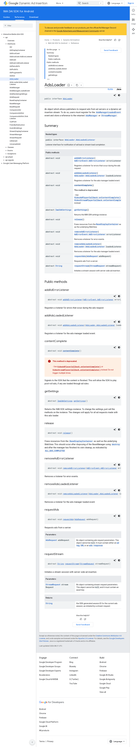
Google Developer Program (50, 662)
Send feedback (111, 50)
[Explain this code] (115, 95)
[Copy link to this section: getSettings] (61, 391)
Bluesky (72, 666)
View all (103, 692)
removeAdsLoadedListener (87, 244)
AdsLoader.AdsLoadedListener (80, 140)
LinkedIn (72, 675)
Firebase (103, 671)
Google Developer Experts (50, 671)
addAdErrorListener (84, 158)
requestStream (81, 266)
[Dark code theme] (119, 95)
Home (47, 40)
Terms (42, 741)
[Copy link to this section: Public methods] (70, 282)
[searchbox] (18, 25)
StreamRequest (97, 266)
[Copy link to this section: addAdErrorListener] (72, 290)
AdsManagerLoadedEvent (108, 112)
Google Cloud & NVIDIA (48, 679)
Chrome (103, 666)
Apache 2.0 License (85, 638)
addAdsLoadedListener (85, 173)
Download (33, 17)
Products (56, 40)
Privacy (50, 741)
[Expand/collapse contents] (59, 49)
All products (44, 730)
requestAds (79, 256)
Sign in (131, 3)
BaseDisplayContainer (107, 224)
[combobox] (90, 3)
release (78, 219)
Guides (6, 17)
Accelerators (44, 675)
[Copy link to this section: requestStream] (66, 554)
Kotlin (110, 89)
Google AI (43, 726)
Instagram (73, 671)
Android (103, 662)
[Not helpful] (119, 40)
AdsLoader (68, 98)
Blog (71, 662)
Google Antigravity (107, 679)
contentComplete (83, 185)
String (58, 266)
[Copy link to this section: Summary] (60, 126)
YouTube (73, 683)
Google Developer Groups (49, 666)
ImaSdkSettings (63, 210)
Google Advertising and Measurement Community (78, 31)
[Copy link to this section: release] (56, 423)
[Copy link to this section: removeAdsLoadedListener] (81, 484)
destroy (116, 444)
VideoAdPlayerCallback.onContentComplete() (97, 197)
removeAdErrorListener (86, 231)
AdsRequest (92, 256)
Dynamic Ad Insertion (33, 3)
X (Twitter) (74, 679)
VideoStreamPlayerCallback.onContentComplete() (99, 200)
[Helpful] (115, 40)
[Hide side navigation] (32, 742)
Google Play (104, 688)
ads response (96, 545)
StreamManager (109, 115)
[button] (17, 34)
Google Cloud (105, 683)
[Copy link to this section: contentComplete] (69, 341)
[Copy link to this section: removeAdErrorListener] (76, 458)
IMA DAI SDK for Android (18, 11)
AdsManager (91, 115)
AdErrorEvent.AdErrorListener (89, 160)
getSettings (80, 210)
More (58, 3)
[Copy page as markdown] (77, 85)
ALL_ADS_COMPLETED (55, 451)
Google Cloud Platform (48, 722)
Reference (19, 17)
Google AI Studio (106, 675)
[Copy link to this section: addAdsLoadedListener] (76, 315)
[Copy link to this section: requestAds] (61, 510)
